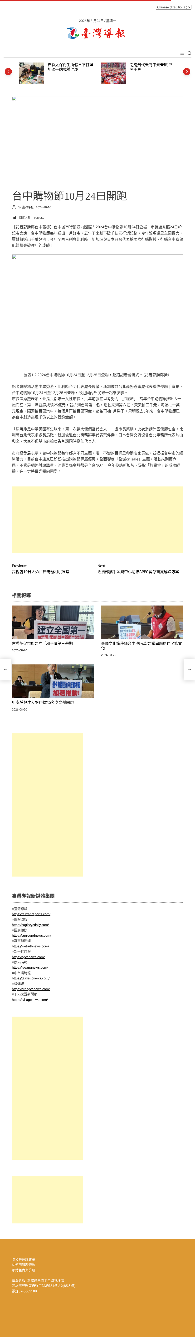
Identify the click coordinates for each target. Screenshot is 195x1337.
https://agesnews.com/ (28, 957)
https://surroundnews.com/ (31, 935)
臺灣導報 (28, 207)
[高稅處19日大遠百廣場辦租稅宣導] (5, 669)
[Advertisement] (97, 519)
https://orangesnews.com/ (31, 989)
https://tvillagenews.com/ (30, 1000)
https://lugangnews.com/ (30, 967)
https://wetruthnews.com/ (30, 946)
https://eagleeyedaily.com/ (30, 925)
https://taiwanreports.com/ (31, 914)
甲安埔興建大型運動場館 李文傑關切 (43, 702)
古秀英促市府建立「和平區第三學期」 (44, 644)
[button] (8, 71)
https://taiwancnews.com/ (30, 978)
